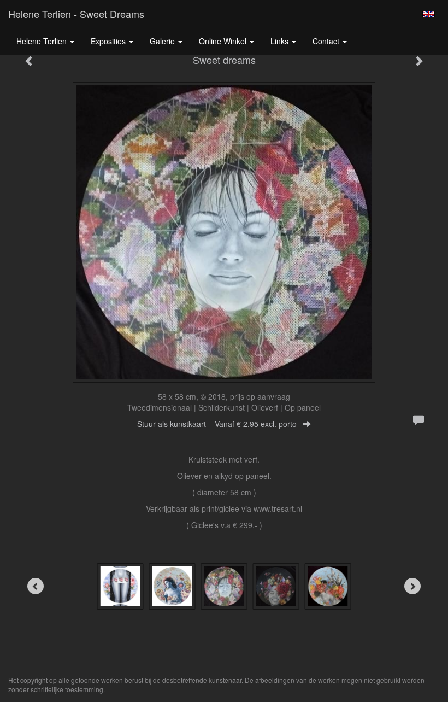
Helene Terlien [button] (42, 41)
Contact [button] (327, 41)
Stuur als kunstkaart (217, 423)
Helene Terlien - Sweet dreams (76, 14)
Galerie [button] (163, 41)
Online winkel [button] (224, 41)
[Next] (412, 586)
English (428, 14)
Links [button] (280, 41)
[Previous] (35, 586)
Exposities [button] (109, 41)
